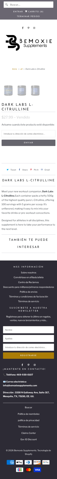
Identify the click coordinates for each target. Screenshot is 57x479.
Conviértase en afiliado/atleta (29, 277)
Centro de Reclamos (28, 282)
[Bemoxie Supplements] (28, 43)
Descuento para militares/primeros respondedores (28, 287)
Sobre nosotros (28, 272)
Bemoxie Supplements (25, 450)
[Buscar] (7, 4)
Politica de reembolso (28, 414)
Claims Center (28, 433)
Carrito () (35, 12)
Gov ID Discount (28, 439)
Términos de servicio (28, 301)
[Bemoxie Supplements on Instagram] (34, 27)
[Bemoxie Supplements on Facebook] (23, 27)
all (21, 69)
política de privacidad (28, 420)
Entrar (18, 12)
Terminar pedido (28, 16)
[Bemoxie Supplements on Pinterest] (28, 27)
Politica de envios (28, 291)
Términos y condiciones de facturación (28, 296)
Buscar (28, 407)
